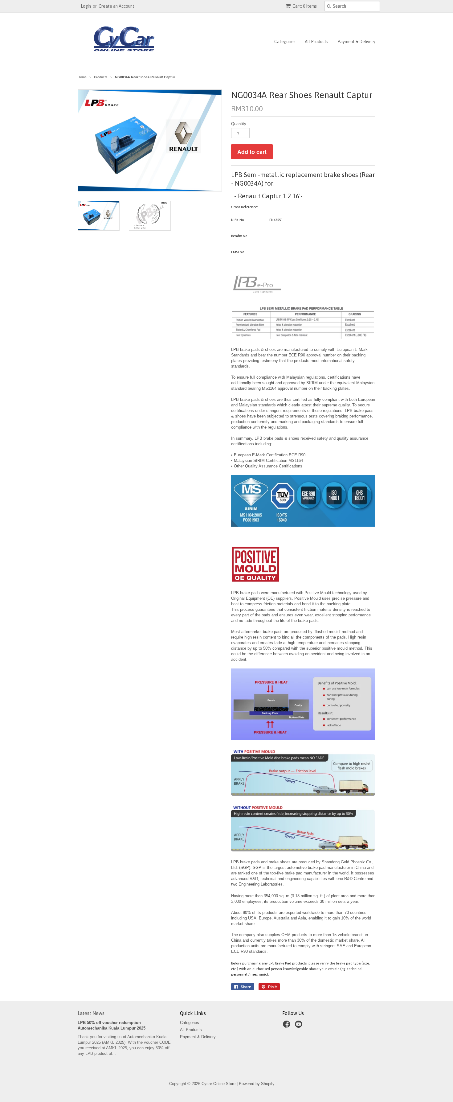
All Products (316, 41)
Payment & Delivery (356, 41)
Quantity (238, 123)
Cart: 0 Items (304, 6)
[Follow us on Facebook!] (287, 1026)
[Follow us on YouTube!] (299, 1026)
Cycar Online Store (218, 1083)
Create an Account (116, 6)
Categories (285, 41)
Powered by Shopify (257, 1083)
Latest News (91, 1013)
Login (86, 6)
